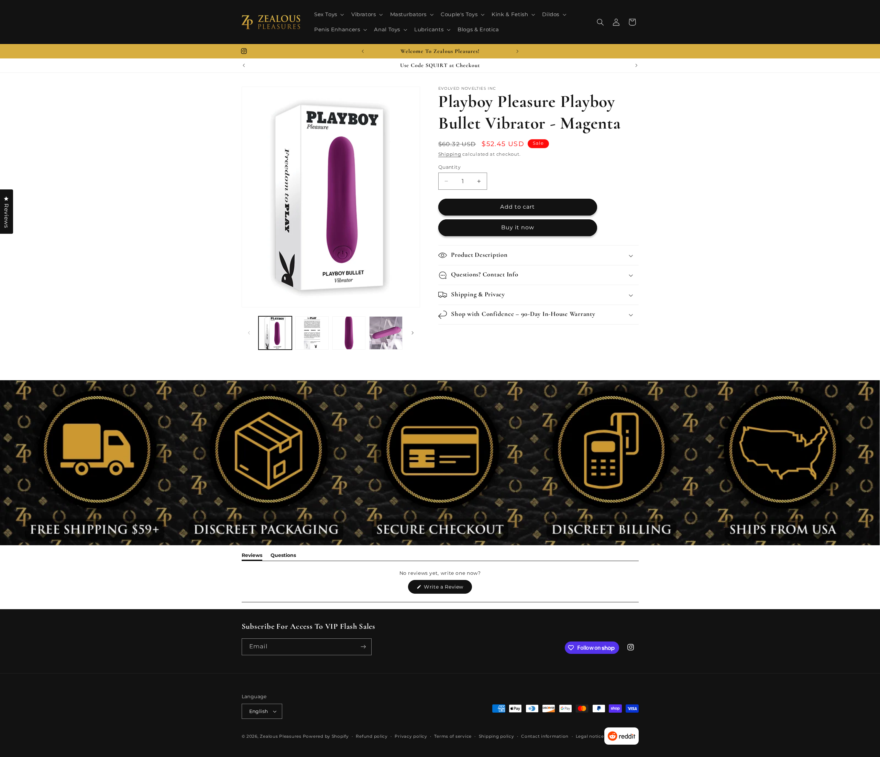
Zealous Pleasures (281, 736)
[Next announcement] (517, 51)
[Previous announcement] (362, 51)
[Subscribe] (363, 646)
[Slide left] (249, 332)
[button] (328, 14)
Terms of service (453, 736)
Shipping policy (496, 736)
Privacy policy (411, 736)
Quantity (449, 167)
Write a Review (447, 588)
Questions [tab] (283, 556)
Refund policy (372, 736)
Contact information (545, 736)
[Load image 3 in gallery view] (349, 333)
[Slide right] (412, 332)
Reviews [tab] (252, 556)
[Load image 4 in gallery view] (386, 333)
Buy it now (518, 227)
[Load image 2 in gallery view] (312, 333)
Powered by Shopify (326, 736)
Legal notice (590, 736)
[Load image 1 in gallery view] (275, 333)
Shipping (449, 154)
